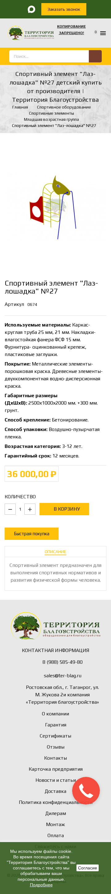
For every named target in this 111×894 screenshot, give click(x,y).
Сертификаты (55, 736)
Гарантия (55, 725)
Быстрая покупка (31, 533)
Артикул (14, 304)
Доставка (55, 791)
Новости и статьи (55, 780)
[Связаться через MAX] (31, 9)
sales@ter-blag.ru (62, 675)
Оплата (55, 835)
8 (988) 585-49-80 (63, 662)
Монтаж (55, 824)
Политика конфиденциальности (55, 802)
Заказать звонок (63, 9)
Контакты (55, 758)
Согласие (87, 867)
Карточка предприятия (56, 769)
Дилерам (55, 813)
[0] (92, 33)
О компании (55, 714)
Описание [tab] (55, 551)
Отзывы (55, 747)
